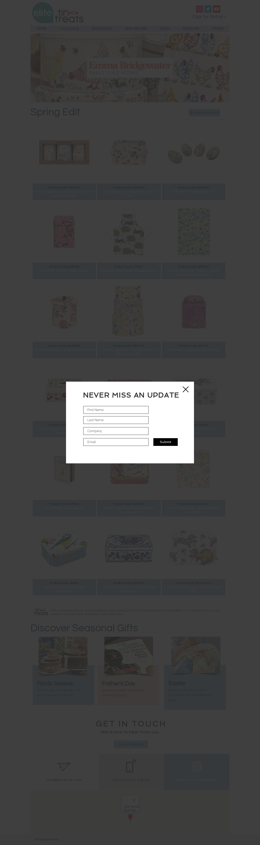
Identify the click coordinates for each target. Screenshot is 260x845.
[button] (186, 389)
